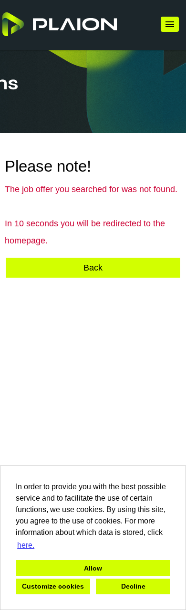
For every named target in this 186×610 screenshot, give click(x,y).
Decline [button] (133, 586)
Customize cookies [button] (53, 586)
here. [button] (25, 545)
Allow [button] (93, 568)
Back (93, 267)
